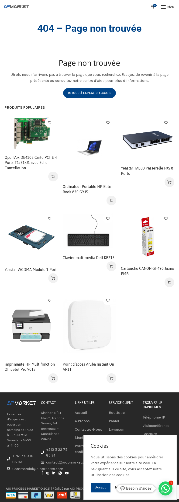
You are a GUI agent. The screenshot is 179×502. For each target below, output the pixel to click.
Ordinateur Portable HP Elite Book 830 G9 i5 (87, 189)
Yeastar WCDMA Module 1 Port (31, 269)
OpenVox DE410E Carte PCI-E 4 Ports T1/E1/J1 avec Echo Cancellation (31, 162)
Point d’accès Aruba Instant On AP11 (88, 366)
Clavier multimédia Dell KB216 (89, 258)
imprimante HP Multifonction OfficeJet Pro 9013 (30, 366)
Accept (100, 487)
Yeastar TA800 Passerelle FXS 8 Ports (147, 170)
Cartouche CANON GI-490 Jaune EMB (147, 271)
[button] (53, 176)
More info (122, 487)
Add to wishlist (50, 123)
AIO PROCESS (80, 489)
